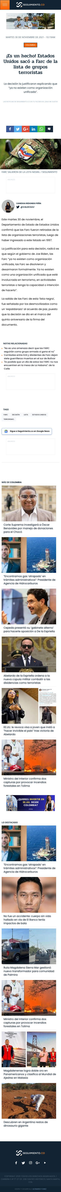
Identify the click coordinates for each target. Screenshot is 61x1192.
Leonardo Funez (39, 1189)
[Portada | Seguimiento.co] (30, 1152)
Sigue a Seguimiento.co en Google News (30, 431)
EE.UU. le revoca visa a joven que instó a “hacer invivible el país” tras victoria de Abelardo (29, 730)
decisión (16, 414)
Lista (26, 414)
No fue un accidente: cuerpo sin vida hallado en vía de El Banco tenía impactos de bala (27, 919)
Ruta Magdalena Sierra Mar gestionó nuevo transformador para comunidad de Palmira (29, 971)
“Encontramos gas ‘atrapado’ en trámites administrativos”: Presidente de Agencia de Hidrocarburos (29, 579)
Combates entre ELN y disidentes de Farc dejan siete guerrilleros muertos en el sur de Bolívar (31, 356)
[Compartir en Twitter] (18, 129)
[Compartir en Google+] (26, 129)
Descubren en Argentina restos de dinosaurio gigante (26, 1124)
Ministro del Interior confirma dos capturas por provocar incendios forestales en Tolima (25, 782)
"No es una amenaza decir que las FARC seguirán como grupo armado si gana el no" (29, 350)
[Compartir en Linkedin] (33, 129)
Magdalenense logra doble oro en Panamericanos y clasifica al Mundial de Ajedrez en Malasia (30, 1074)
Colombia (30, 45)
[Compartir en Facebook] (10, 129)
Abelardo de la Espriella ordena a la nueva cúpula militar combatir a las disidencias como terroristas (27, 679)
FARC (6, 414)
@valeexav (27, 207)
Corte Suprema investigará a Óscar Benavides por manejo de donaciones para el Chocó (28, 528)
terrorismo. (9, 419)
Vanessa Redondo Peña (28, 203)
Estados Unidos (39, 414)
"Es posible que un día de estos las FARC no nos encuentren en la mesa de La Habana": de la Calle (31, 365)
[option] (30, 156)
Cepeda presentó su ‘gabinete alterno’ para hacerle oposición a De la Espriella (29, 629)
